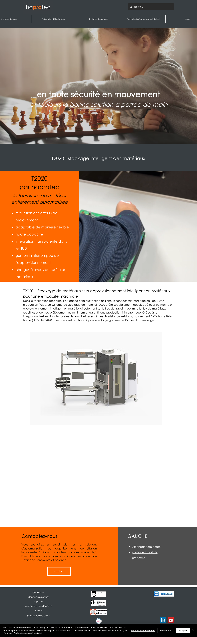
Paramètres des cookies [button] (143, 630)
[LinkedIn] (163, 620)
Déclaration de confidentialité (28, 633)
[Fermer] (193, 630)
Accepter (182, 630)
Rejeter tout (165, 630)
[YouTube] (171, 620)
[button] (38, 610)
